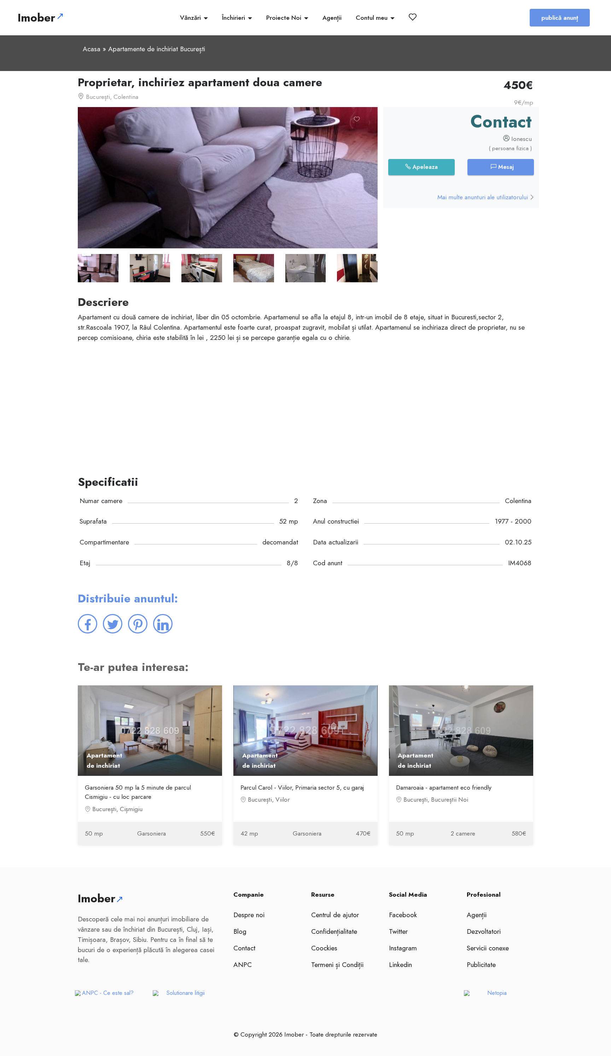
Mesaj (505, 167)
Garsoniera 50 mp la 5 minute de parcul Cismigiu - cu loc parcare (138, 792)
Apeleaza (424, 167)
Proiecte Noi (283, 17)
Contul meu (372, 17)
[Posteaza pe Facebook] (87, 623)
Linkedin (400, 964)
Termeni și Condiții (337, 964)
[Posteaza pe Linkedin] (163, 623)
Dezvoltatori (484, 931)
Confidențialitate (334, 931)
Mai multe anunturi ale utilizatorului (483, 197)
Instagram (403, 948)
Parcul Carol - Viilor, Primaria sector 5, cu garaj (302, 787)
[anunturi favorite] (414, 17)
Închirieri (233, 17)
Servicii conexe (488, 948)
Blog (239, 931)
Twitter (398, 931)
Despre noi (248, 915)
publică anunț (559, 17)
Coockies (324, 948)
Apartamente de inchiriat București (156, 49)
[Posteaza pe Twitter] (112, 623)
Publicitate (481, 964)
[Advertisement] (290, 409)
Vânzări (190, 17)
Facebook (403, 915)
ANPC (242, 964)
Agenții (332, 17)
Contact (244, 948)
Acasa (91, 49)
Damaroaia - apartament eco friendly (443, 787)
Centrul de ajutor (335, 915)
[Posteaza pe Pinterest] (137, 623)
